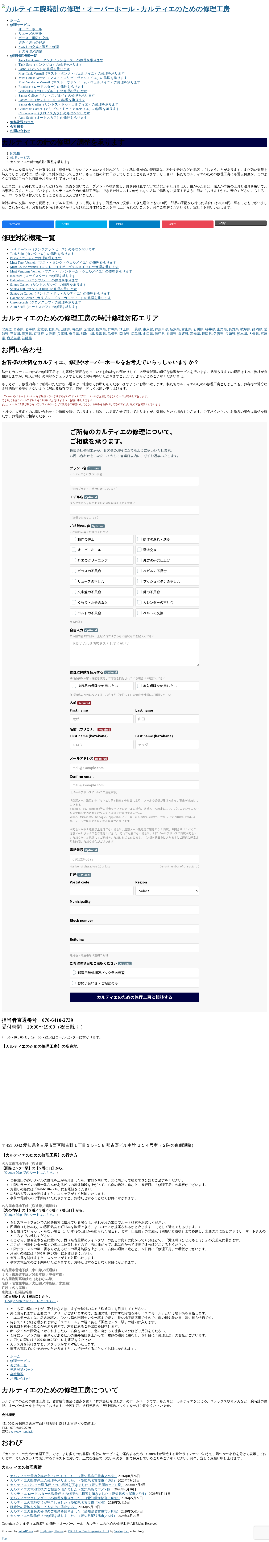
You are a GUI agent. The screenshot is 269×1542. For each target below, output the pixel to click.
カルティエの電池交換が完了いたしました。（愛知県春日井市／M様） (63, 1476)
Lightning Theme (51, 1531)
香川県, (171, 333)
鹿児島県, (14, 338)
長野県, (234, 329)
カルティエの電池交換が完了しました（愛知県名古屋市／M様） (58, 1502)
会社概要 (17, 1374)
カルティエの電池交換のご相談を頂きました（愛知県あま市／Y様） (61, 1489)
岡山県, (124, 333)
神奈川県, (162, 329)
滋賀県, (27, 333)
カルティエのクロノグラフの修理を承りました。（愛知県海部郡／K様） (65, 1498)
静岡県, (257, 329)
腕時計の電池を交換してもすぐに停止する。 (43, 1507)
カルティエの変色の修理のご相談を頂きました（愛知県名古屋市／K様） (65, 1511)
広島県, (136, 333)
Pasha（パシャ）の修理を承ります (44, 69)
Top (4, 1538)
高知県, (195, 333)
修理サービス (20, 1361)
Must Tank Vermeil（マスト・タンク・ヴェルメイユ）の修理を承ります (71, 73)
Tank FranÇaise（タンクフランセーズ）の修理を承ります (60, 60)
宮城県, (42, 329)
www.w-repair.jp (22, 1431)
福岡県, (207, 333)
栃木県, (101, 329)
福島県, (77, 329)
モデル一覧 (18, 1365)
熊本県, (242, 333)
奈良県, (74, 333)
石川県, (198, 329)
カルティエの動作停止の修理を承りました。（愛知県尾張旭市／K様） (63, 1516)
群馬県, (113, 329)
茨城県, (89, 329)
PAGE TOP (259, 1491)
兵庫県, (62, 333)
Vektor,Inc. (121, 1531)
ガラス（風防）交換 (33, 38)
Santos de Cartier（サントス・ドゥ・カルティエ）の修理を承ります (68, 104)
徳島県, (160, 333)
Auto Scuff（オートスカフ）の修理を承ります (52, 117)
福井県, (210, 329)
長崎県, (230, 333)
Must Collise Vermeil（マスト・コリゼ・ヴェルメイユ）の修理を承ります (72, 78)
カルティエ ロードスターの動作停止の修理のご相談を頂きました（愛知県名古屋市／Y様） (79, 1493)
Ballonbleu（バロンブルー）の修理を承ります (52, 91)
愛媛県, (183, 333)
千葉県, (136, 329)
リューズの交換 (30, 33)
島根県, (113, 333)
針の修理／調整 (30, 51)
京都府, (39, 333)
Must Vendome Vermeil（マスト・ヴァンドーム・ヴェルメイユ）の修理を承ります (79, 82)
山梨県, (222, 329)
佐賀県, (219, 333)
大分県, (254, 333)
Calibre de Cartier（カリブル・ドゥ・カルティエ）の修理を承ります (68, 109)
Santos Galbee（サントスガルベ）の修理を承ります (56, 95)
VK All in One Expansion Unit (88, 1531)
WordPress (25, 1531)
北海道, (7, 329)
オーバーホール (30, 29)
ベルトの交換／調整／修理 (38, 47)
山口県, (148, 333)
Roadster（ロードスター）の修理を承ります (51, 86)
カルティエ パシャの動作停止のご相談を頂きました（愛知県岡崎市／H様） (67, 1485)
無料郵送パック (22, 1369)
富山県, (187, 329)
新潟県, (175, 329)
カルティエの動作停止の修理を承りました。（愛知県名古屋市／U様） (63, 1480)
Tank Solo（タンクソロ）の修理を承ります (50, 64)
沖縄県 (27, 338)
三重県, (15, 333)
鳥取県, (101, 333)
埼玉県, (124, 329)
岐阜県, (245, 329)
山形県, (66, 329)
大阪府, (50, 333)
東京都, (148, 329)
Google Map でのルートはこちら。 (30, 1172)
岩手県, (30, 329)
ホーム (15, 1356)
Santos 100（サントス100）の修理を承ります (51, 100)
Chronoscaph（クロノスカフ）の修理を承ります (54, 113)
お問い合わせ (20, 1378)
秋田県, (54, 329)
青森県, (18, 329)
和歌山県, (88, 333)
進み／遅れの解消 (31, 42)
